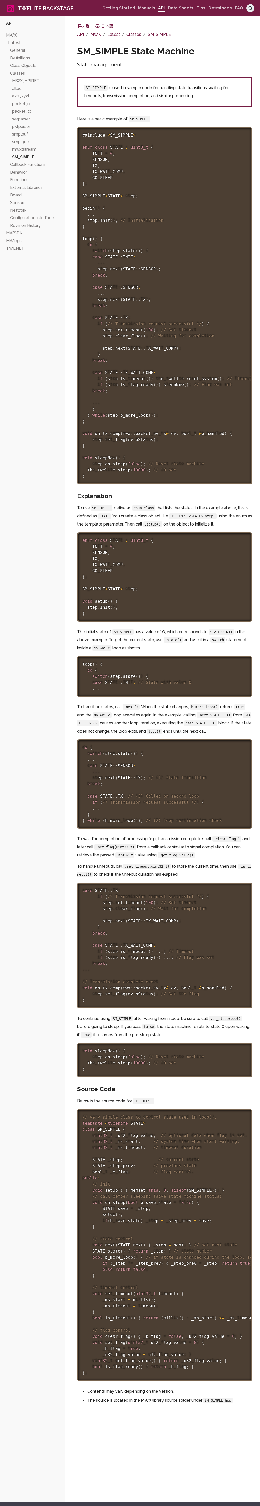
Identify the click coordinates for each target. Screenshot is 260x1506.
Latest (113, 34)
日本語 (106, 26)
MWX (95, 34)
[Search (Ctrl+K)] (250, 8)
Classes (133, 34)
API (80, 34)
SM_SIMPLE (159, 34)
